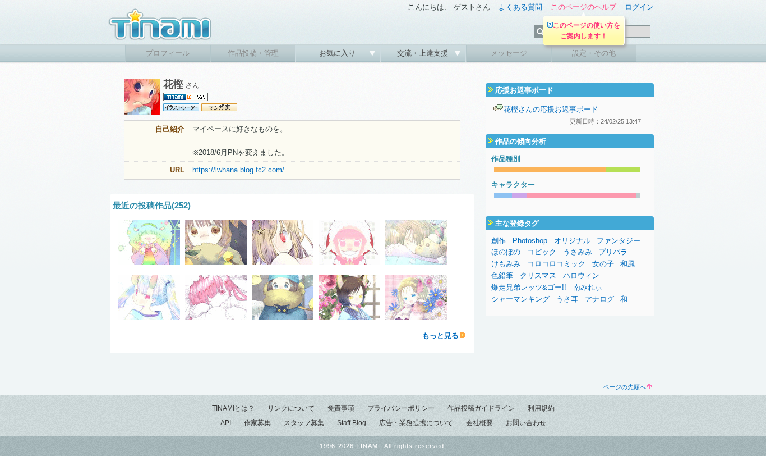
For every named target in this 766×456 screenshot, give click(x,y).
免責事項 (340, 408)
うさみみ (577, 252)
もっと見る (440, 335)
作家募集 (257, 423)
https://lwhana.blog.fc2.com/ (238, 170)
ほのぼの (505, 252)
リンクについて (291, 408)
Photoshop (530, 240)
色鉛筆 (502, 275)
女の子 (603, 263)
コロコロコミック (556, 263)
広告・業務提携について (416, 423)
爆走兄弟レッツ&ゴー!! (528, 287)
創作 (498, 240)
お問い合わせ (526, 423)
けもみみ (505, 263)
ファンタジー (618, 240)
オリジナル (572, 240)
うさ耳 (567, 299)
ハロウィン (581, 275)
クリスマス (538, 275)
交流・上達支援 (423, 53)
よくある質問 (520, 7)
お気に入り (338, 53)
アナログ (599, 299)
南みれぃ (587, 287)
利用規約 (541, 408)
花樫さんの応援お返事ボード (551, 109)
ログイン (639, 7)
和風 (627, 263)
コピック (541, 252)
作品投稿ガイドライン (481, 408)
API (225, 423)
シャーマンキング (520, 299)
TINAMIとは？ (233, 408)
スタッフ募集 (304, 423)
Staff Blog (351, 423)
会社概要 (479, 423)
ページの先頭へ (624, 387)
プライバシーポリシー (401, 408)
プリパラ (612, 252)
